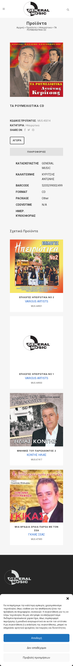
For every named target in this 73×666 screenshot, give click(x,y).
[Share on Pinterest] (33, 130)
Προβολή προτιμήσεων (36, 657)
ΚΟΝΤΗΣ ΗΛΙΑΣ (36, 455)
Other (45, 198)
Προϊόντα (31, 27)
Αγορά (17, 140)
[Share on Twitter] (28, 130)
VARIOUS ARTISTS (36, 301)
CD (44, 192)
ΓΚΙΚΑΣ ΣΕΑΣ (36, 534)
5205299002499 (52, 185)
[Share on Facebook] (25, 130)
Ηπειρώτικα (45, 27)
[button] (67, 598)
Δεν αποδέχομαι (36, 647)
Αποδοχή (36, 637)
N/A (44, 204)
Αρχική (20, 27)
